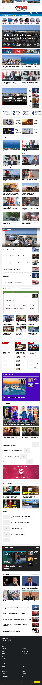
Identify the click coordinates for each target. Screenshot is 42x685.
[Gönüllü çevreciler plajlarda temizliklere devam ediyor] (30, 187)
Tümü (37, 374)
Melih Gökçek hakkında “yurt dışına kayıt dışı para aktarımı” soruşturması (30, 587)
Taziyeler (3, 673)
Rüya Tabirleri (4, 671)
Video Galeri (24, 648)
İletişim (23, 676)
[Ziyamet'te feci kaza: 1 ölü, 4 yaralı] (30, 174)
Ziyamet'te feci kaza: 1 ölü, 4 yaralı (29, 179)
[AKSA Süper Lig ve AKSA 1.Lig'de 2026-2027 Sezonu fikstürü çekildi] (21, 318)
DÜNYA (3, 646)
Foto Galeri (24, 646)
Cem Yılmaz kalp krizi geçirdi (9, 587)
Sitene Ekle (24, 673)
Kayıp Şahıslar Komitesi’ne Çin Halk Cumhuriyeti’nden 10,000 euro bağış (30, 497)
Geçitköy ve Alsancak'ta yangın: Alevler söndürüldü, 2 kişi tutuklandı (36, 122)
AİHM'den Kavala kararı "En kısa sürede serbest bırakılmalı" (11, 601)
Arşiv (23, 674)
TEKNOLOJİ (4, 660)
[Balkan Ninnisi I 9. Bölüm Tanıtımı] (14, 557)
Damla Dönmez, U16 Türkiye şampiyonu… (32, 334)
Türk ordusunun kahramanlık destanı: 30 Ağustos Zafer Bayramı (11, 180)
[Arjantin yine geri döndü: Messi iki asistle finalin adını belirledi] (33, 318)
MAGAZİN (7, 404)
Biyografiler (4, 668)
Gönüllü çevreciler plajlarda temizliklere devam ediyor (28, 194)
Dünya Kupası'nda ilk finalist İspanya (7, 334)
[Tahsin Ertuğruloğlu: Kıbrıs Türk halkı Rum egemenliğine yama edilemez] (11, 201)
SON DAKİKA (5, 15)
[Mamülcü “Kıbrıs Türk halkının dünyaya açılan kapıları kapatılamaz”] (11, 160)
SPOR (5, 288)
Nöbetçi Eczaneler (25, 651)
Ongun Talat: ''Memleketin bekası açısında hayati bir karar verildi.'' (10, 497)
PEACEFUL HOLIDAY (26, 509)
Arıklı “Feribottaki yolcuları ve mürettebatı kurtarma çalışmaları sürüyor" (29, 152)
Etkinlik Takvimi (5, 676)
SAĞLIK (3, 653)
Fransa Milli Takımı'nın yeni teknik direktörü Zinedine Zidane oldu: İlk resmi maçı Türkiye (8, 323)
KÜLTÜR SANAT (8, 483)
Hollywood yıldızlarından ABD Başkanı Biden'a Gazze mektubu (11, 438)
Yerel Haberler (24, 650)
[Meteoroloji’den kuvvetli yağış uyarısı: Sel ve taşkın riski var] (11, 216)
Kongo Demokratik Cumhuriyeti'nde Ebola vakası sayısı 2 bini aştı (18, 131)
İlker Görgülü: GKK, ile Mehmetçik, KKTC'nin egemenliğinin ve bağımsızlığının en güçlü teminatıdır (38, 113)
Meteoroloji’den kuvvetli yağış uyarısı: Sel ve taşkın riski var (11, 223)
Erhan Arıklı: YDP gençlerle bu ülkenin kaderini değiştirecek (30, 223)
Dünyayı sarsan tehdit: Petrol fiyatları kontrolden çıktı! (36, 131)
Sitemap (23, 671)
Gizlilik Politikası (25, 668)
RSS (22, 669)
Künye (23, 666)
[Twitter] (8, 640)
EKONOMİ (4, 648)
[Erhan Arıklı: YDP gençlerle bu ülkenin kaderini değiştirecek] (30, 216)
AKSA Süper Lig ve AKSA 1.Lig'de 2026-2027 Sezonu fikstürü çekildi (21, 323)
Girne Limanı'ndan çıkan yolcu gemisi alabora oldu (11, 151)
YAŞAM (3, 663)
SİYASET (3, 661)
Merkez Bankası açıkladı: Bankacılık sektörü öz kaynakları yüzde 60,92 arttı (27, 113)
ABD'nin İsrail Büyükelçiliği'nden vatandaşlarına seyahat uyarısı (19, 122)
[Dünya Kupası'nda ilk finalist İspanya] (8, 329)
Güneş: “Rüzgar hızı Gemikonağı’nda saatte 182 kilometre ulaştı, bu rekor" (11, 194)
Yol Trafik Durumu (5, 674)
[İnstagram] (3, 640)
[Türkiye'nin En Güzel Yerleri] (14, 386)
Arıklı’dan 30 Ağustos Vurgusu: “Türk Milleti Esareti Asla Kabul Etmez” (30, 166)
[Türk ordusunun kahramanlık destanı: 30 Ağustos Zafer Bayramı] (11, 174)
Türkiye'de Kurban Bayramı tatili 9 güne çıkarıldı (11, 510)
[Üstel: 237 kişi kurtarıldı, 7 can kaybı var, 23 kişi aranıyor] (14, 95)
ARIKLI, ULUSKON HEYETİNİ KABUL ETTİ (7, 113)
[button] (2, 103)
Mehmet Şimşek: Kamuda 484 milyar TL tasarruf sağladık (29, 601)
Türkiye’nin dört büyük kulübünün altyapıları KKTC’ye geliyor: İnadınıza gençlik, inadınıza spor (30, 208)
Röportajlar (4, 666)
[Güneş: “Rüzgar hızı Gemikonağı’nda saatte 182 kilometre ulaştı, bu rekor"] (11, 187)
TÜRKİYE (6, 574)
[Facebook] (6, 640)
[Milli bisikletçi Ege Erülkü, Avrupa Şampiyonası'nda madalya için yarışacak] (21, 329)
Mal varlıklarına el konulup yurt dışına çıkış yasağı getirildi (30, 438)
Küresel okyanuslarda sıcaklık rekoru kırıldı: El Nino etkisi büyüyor (18, 113)
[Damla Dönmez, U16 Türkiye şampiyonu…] (33, 329)
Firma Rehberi (24, 653)
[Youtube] (11, 640)
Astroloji (3, 669)
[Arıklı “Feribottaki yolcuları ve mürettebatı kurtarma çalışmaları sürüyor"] (30, 145)
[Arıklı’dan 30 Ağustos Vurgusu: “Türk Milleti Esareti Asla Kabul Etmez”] (30, 160)
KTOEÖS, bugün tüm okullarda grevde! (23, 15)
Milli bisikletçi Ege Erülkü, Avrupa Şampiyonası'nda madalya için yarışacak (20, 335)
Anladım (37, 682)
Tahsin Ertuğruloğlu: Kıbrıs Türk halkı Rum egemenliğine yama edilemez (11, 208)
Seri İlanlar (24, 655)
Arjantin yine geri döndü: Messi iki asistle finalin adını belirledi (33, 323)
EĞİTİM (3, 655)
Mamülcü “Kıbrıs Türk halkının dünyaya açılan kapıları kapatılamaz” (11, 166)
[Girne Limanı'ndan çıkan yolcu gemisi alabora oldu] (11, 145)
